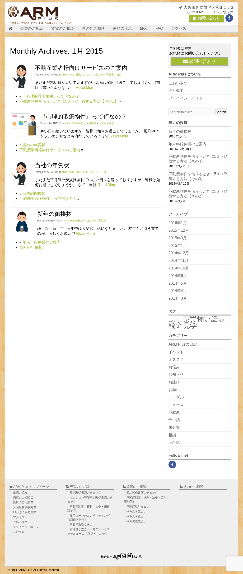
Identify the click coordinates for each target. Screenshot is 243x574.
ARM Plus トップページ (31, 487)
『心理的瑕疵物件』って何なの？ (51, 96)
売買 (189, 319)
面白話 (174, 443)
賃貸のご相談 (62, 28)
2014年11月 (178, 261)
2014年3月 (177, 298)
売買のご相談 (31, 28)
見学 (190, 325)
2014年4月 (177, 291)
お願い (174, 390)
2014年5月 (177, 283)
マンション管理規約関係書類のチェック (89, 499)
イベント (176, 352)
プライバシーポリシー (187, 98)
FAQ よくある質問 (24, 512)
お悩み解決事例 (23, 507)
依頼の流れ (122, 28)
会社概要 (176, 91)
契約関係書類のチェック (85, 492)
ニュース (101, 171)
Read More (85, 87)
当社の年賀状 (34, 145)
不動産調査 (89, 508)
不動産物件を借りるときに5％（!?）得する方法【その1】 (68, 101)
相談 (119, 74)
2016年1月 (177, 223)
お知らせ (98, 74)
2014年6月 (177, 276)
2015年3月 (177, 238)
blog (143, 28)
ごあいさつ (177, 83)
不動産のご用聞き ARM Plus (122, 554)
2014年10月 (178, 268)
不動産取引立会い (81, 524)
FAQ (159, 28)
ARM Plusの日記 (71, 74)
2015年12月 (178, 230)
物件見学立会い (89, 531)
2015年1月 (177, 246)
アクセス (178, 28)
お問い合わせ (208, 18)
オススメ (176, 360)
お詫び (174, 382)
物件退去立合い (136, 521)
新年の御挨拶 (34, 194)
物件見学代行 (135, 516)
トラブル (176, 397)
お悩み (87, 74)
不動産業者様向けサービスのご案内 (81, 68)
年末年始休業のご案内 (42, 242)
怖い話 (207, 319)
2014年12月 (178, 253)
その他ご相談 (93, 28)
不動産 (110, 74)
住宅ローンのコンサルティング (88, 517)
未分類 (174, 427)
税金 (175, 325)
